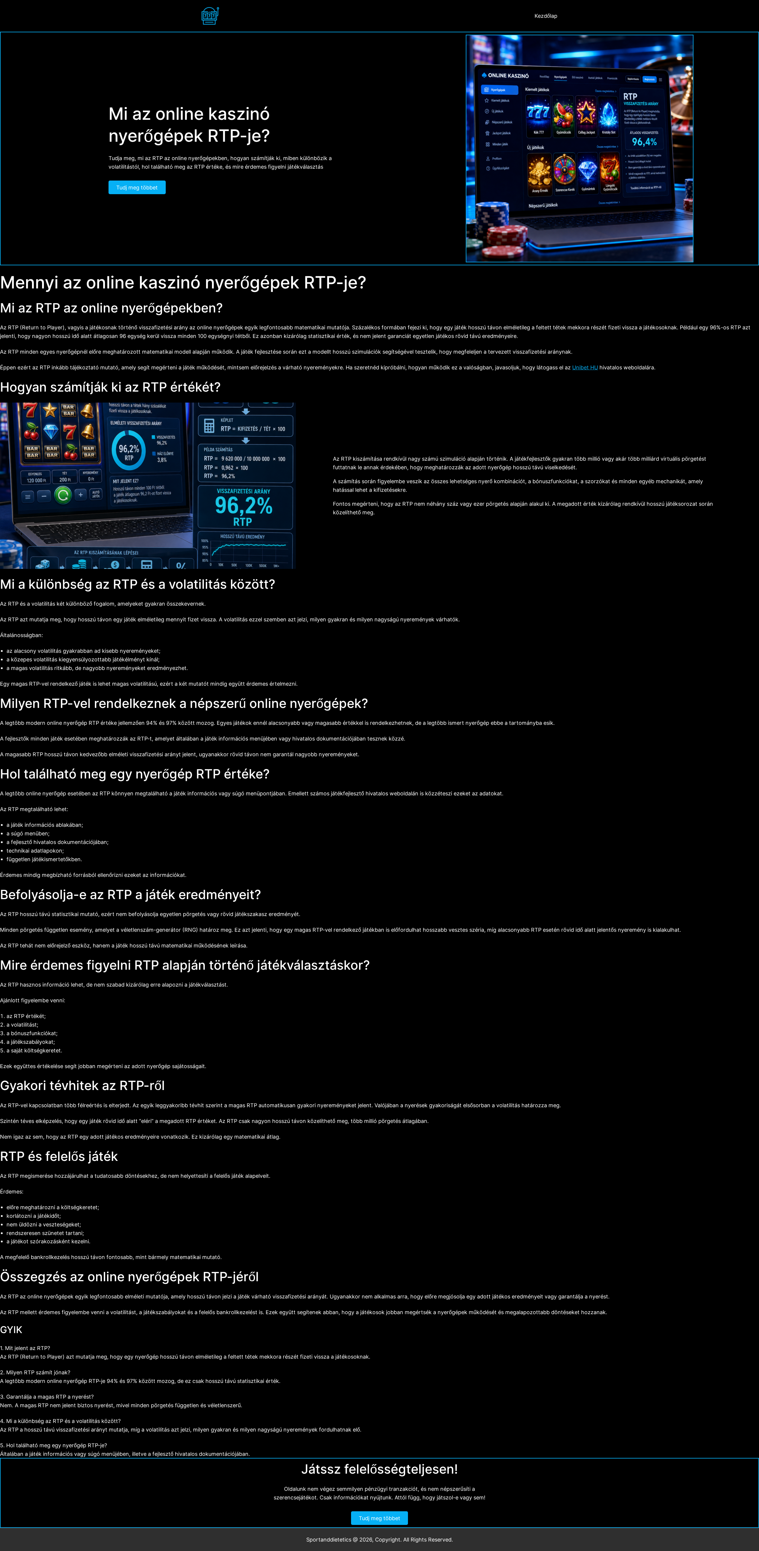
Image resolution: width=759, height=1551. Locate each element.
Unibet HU (585, 367)
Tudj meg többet (137, 187)
